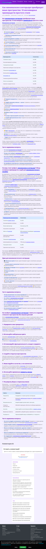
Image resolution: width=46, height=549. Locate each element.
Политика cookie (34, 528)
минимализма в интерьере (12, 317)
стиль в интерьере (22, 28)
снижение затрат (32, 194)
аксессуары (22, 366)
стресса (12, 32)
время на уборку (12, 190)
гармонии (14, 53)
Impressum (33, 540)
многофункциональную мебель (28, 347)
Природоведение (16, 472)
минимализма (31, 91)
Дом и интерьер (32, 15)
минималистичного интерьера (9, 88)
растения (22, 267)
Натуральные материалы (29, 105)
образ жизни (24, 384)
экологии (10, 231)
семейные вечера (17, 328)
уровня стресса (13, 184)
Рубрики (14, 1)
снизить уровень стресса (34, 153)
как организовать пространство (30, 356)
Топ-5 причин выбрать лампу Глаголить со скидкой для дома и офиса (22, 495)
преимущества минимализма (33, 27)
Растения (16, 112)
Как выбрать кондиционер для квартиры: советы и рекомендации (21, 492)
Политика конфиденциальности (8, 532)
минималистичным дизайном (11, 186)
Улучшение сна (6, 75)
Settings (29, 547)
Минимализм (12, 130)
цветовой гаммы (11, 336)
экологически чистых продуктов (11, 200)
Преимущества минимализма (10, 217)
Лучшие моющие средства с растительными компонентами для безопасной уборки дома (22, 483)
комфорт (23, 328)
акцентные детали (14, 109)
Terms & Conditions (6, 533)
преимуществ (27, 20)
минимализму (33, 340)
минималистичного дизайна (8, 181)
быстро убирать (13, 340)
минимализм (29, 32)
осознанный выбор (16, 201)
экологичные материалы (18, 105)
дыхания (39, 267)
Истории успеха (16, 469)
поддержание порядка (13, 309)
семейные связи (13, 73)
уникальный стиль (31, 144)
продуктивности (12, 70)
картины (12, 375)
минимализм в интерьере (13, 18)
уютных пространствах (24, 208)
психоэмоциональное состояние (31, 178)
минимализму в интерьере (37, 95)
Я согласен (23, 547)
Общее (14, 463)
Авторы (25, 1)
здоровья (26, 301)
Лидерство (15, 465)
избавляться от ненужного (21, 385)
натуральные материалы (9, 161)
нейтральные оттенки (35, 252)
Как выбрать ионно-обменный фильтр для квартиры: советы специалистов (22, 486)
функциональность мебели (31, 422)
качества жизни (12, 239)
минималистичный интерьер (10, 135)
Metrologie (6, 2)
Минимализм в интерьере (8, 23)
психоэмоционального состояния (25, 286)
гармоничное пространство (24, 319)
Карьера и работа (16, 467)
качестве (39, 45)
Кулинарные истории (17, 470)
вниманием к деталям (26, 368)
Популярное (20, 1)
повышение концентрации (12, 302)
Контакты (38, 1)
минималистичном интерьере (24, 424)
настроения (33, 377)
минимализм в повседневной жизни (22, 436)
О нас (17, 528)
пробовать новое (16, 144)
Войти (43, 2)
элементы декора (26, 372)
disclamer (4, 534)
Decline (16, 547)
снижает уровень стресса (9, 296)
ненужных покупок (30, 242)
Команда (30, 1)
